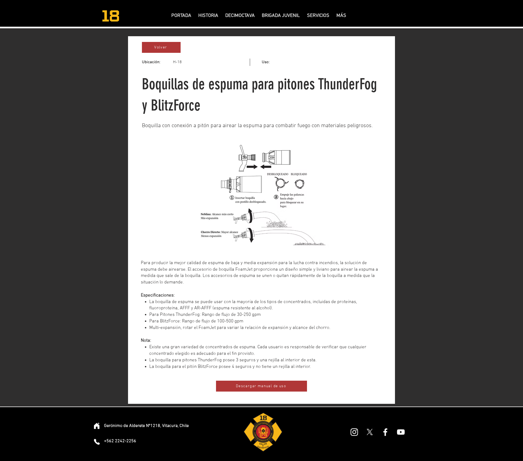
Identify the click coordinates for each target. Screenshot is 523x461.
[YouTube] (400, 432)
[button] (240, 16)
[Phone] (96, 441)
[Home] (97, 425)
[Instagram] (354, 432)
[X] (369, 432)
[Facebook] (385, 432)
